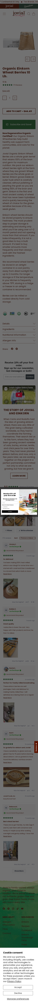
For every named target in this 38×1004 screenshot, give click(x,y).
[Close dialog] (36, 490)
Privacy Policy (14, 981)
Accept (18, 987)
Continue (10, 511)
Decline (18, 993)
